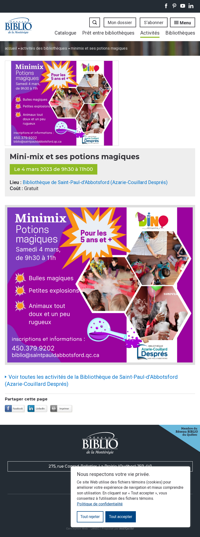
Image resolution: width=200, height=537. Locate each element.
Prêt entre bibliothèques (108, 33)
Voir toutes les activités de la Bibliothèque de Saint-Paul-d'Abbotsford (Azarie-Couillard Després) (91, 380)
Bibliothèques (180, 33)
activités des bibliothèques (43, 48)
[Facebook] (15, 409)
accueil (11, 48)
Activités (150, 33)
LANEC (95, 528)
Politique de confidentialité (100, 504)
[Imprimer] (61, 409)
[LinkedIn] (38, 409)
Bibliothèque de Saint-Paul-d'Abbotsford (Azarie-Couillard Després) (95, 182)
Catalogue (65, 33)
